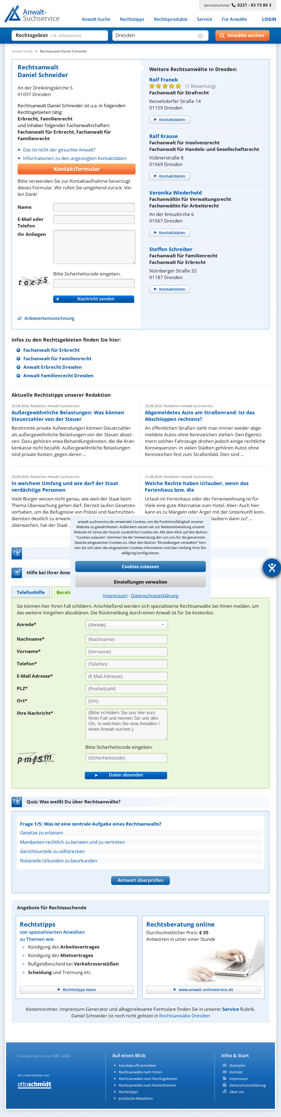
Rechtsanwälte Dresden (184, 1015)
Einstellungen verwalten (140, 582)
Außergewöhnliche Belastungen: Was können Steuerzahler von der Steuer (68, 415)
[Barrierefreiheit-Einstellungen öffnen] (272, 568)
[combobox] (127, 625)
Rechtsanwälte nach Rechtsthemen (147, 1085)
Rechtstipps (132, 19)
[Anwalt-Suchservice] (35, 15)
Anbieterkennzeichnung (49, 318)
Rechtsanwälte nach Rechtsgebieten (148, 1078)
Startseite (237, 1065)
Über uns (236, 1091)
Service (204, 19)
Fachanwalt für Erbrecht (51, 350)
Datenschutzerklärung (154, 595)
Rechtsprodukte (170, 19)
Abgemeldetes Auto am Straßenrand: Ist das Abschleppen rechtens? (200, 415)
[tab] (31, 592)
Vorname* (29, 651)
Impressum (115, 595)
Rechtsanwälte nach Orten (140, 1072)
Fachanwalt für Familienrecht (57, 358)
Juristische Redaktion (136, 1098)
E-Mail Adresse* (35, 676)
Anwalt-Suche (96, 19)
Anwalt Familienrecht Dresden (58, 375)
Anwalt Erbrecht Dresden (52, 367)
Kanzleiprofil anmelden (137, 1065)
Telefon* (27, 663)
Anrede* (26, 624)
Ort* (22, 700)
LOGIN (269, 19)
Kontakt (236, 1072)
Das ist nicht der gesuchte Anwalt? (59, 150)
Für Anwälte (234, 19)
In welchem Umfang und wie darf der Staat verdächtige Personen (65, 486)
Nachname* (30, 639)
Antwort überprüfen (140, 880)
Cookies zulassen (140, 566)
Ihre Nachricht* (35, 713)
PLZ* (22, 688)
